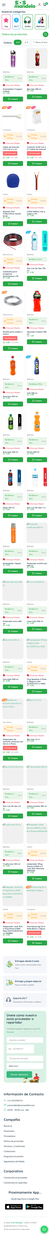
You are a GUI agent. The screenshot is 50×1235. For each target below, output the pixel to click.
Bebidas (6, 72)
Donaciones (9, 1131)
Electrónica (8, 254)
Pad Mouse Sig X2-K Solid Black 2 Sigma (36, 927)
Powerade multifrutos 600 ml (37, 564)
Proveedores (9, 1136)
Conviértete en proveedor (15, 1177)
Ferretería (7, 722)
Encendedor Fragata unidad (12, 90)
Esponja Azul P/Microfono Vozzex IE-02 (12, 213)
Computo (7, 130)
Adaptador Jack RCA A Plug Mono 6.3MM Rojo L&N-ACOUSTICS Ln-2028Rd (13, 929)
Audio (5, 194)
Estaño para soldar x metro (12, 333)
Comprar (14, 99)
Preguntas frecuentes (13, 1156)
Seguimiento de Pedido (14, 1161)
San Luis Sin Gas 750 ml (36, 269)
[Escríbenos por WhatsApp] (44, 1229)
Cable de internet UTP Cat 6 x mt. (11, 148)
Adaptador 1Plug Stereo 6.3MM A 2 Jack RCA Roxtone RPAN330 (35, 867)
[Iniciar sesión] (39, 4)
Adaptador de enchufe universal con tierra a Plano (13, 741)
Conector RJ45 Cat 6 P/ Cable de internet (36, 148)
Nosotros (8, 1126)
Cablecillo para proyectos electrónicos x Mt (10, 273)
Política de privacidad (13, 1141)
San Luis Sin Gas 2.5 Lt (12, 807)
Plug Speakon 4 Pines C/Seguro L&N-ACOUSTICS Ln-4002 (37, 681)
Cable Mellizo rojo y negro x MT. (36, 212)
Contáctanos (9, 1151)
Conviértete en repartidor (15, 1182)
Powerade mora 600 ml (12, 622)
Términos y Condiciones (14, 1146)
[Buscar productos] (45, 34)
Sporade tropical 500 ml (37, 333)
